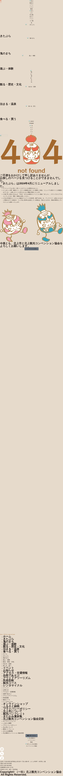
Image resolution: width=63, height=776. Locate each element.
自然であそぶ (11, 675)
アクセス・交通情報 (15, 672)
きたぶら (8, 638)
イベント (8, 667)
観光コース (10, 682)
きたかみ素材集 (12, 716)
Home (1, 634)
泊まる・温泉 (11, 648)
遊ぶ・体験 (10, 643)
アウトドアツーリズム (17, 677)
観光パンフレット (14, 713)
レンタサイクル (12, 685)
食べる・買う (11, 651)
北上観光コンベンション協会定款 (23, 718)
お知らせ (8, 670)
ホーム (7, 636)
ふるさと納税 (11, 706)
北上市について (12, 711)
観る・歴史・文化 (14, 646)
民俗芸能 (8, 680)
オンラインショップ (15, 703)
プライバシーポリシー (17, 708)
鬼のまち (8, 641)
